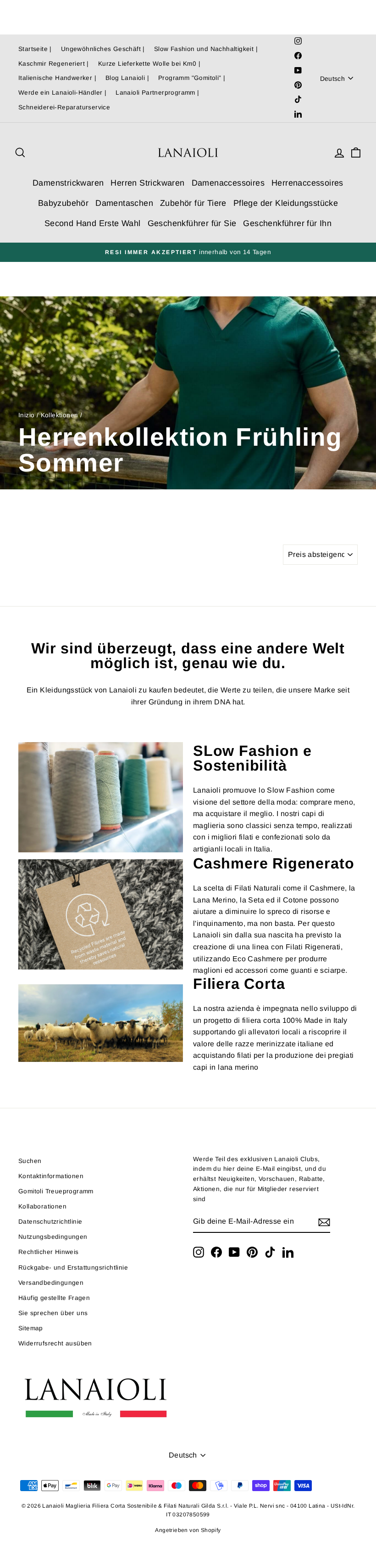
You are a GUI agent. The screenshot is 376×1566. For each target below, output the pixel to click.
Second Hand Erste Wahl (92, 223)
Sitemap (30, 1328)
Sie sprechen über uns (53, 1313)
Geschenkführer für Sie (192, 223)
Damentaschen (124, 203)
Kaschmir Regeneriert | (53, 63)
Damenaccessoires (228, 182)
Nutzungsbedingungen (53, 1236)
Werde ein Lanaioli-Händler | (62, 92)
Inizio (26, 415)
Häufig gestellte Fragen (54, 1297)
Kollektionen (59, 415)
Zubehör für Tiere (193, 203)
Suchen (29, 1160)
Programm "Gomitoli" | (191, 77)
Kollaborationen (42, 1206)
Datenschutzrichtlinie (50, 1221)
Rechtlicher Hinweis (48, 1251)
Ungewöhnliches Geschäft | (103, 48)
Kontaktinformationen (50, 1176)
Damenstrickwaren (68, 182)
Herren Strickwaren (147, 182)
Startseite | (35, 48)
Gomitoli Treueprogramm (56, 1191)
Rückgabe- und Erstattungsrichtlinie (73, 1267)
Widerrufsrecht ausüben (55, 1343)
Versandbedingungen (50, 1282)
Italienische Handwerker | (57, 77)
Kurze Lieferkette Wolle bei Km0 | (149, 63)
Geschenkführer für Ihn (287, 223)
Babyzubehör (63, 203)
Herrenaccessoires (307, 182)
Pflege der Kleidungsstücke (285, 203)
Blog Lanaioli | (127, 77)
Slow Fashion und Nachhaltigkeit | (206, 48)
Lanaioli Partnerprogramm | (157, 92)
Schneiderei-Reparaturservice (64, 107)
